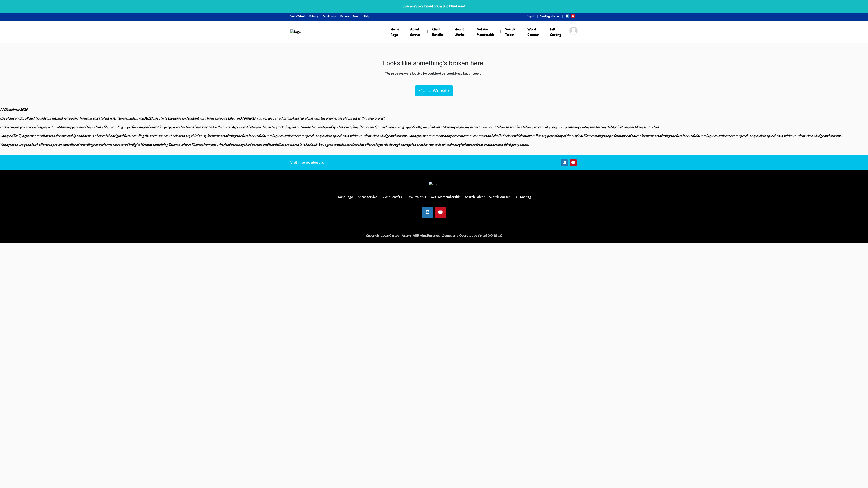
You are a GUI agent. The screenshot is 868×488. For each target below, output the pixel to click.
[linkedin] (567, 16)
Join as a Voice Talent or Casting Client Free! (434, 6)
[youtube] (573, 16)
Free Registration (550, 16)
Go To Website (434, 90)
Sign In (531, 16)
